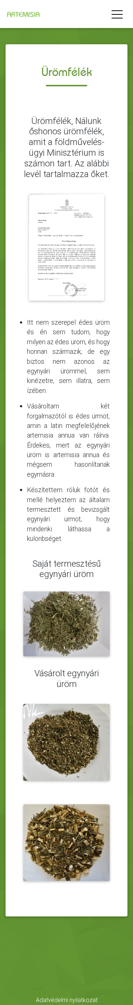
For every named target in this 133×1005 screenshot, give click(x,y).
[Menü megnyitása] (117, 14)
